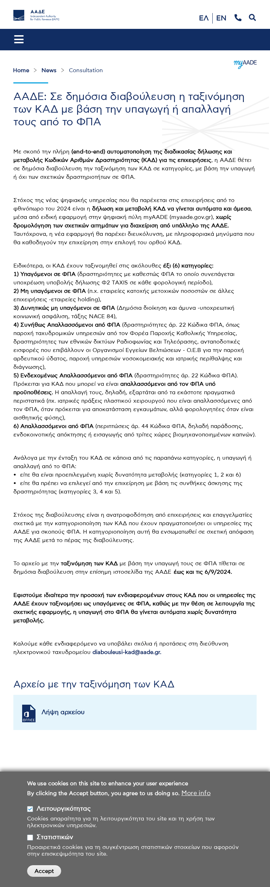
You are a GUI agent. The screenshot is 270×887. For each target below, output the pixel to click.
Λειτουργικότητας (64, 809)
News (49, 70)
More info (196, 793)
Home (21, 70)
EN (221, 18)
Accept (44, 871)
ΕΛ (204, 18)
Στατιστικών (55, 837)
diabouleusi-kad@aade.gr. (126, 652)
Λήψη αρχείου (63, 712)
